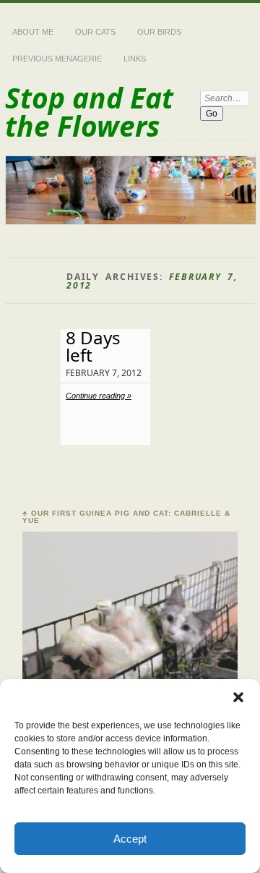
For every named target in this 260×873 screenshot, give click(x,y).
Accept (130, 838)
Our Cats (95, 31)
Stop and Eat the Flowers (89, 111)
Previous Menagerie (57, 58)
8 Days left (93, 346)
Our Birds (159, 31)
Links (135, 58)
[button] (238, 697)
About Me (32, 31)
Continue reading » (98, 395)
